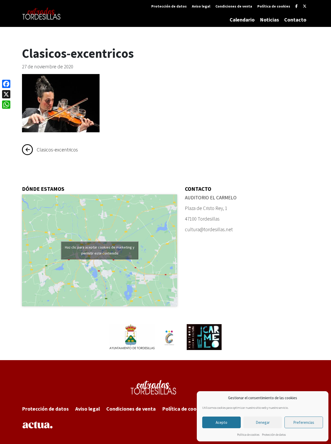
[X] (304, 6)
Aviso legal (201, 6)
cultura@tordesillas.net (209, 229)
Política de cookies (248, 434)
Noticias (269, 19)
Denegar (263, 422)
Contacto (295, 19)
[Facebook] (296, 6)
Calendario (242, 19)
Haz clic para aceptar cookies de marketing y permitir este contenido (99, 250)
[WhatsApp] (6, 104)
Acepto (221, 422)
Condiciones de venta (233, 6)
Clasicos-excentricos (57, 150)
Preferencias (303, 422)
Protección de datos (274, 434)
